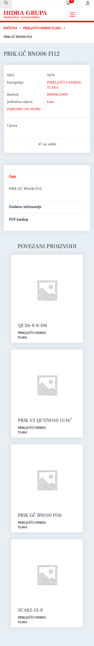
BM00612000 (57, 94)
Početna (10, 28)
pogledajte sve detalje (24, 108)
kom (50, 101)
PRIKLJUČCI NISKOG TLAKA (42, 28)
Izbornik (84, 14)
